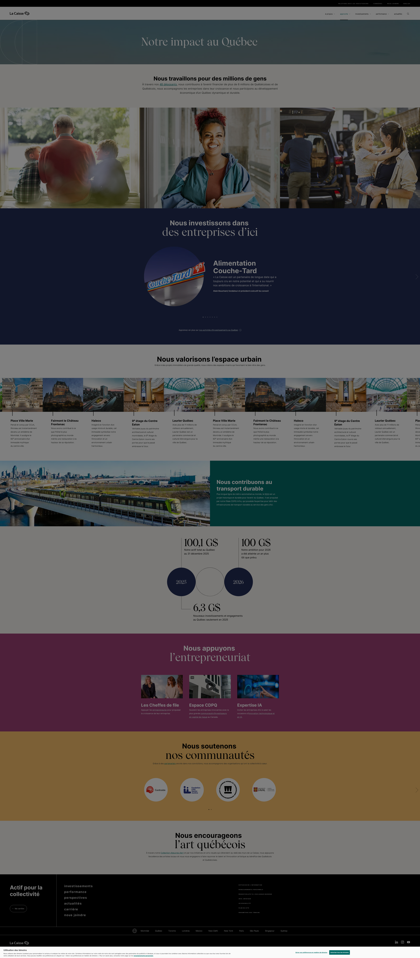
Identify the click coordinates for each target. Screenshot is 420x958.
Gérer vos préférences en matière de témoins (311, 952)
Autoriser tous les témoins (339, 952)
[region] (210, 952)
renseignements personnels (143, 956)
